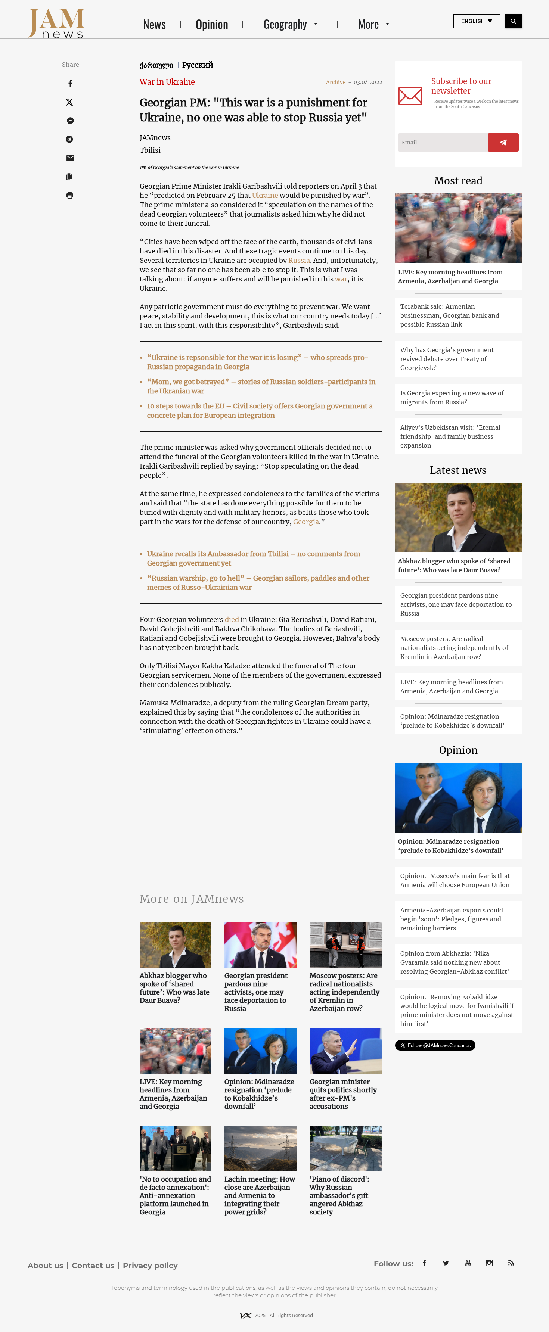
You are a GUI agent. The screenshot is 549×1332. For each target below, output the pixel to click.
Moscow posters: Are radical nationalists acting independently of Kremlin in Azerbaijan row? (344, 992)
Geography (285, 23)
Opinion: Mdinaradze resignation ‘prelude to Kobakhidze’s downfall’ (259, 1094)
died (232, 619)
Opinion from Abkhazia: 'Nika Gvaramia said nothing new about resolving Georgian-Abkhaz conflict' (454, 962)
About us (45, 1265)
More (368, 23)
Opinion (212, 23)
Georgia (306, 521)
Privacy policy (150, 1265)
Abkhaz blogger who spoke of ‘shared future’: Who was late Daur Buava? (175, 988)
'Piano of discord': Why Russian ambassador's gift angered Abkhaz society (339, 1195)
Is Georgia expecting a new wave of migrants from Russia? (452, 397)
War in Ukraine (167, 82)
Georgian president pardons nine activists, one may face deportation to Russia (256, 992)
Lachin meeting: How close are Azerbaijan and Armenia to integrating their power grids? (259, 1195)
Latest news (458, 470)
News (154, 23)
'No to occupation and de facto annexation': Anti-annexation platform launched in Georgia (175, 1195)
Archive (338, 82)
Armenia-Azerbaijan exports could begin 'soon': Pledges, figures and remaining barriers (451, 919)
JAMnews (155, 137)
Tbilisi (150, 150)
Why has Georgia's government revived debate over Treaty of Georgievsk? (447, 358)
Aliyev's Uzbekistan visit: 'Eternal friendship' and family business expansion (450, 436)
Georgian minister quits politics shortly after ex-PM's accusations (343, 1094)
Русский (197, 64)
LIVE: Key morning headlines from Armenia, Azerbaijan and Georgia (173, 1094)
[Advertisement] (261, 808)
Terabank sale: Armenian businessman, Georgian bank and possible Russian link (449, 315)
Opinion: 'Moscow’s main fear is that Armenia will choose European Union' (456, 880)
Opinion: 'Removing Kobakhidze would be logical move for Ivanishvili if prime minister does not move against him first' (457, 1010)
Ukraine (265, 195)
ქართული (157, 64)
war (341, 279)
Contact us (93, 1265)
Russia (299, 260)
